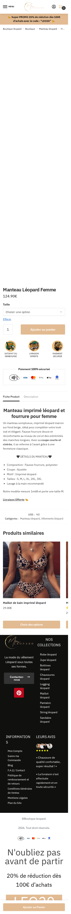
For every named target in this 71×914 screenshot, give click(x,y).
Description (31, 396)
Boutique (30, 28)
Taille (6, 304)
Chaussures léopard (47, 676)
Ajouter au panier (42, 329)
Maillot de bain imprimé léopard (24, 603)
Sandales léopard (45, 719)
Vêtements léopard (52, 518)
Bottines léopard (45, 667)
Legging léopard (45, 686)
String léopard (48, 712)
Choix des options (31, 624)
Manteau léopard (48, 28)
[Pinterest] (19, 693)
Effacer (7, 319)
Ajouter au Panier (34, 907)
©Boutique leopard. (34, 818)
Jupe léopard (48, 660)
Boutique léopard (12, 28)
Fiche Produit (11, 396)
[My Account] (53, 7)
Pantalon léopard (45, 705)
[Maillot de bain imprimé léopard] (31, 570)
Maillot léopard (45, 695)
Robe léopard (48, 654)
